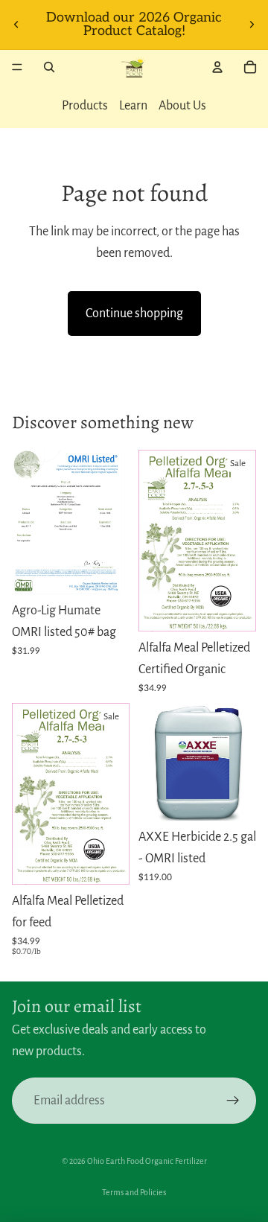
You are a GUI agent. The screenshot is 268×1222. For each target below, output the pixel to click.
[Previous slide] (16, 24)
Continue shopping (134, 313)
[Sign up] (232, 1101)
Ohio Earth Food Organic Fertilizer (147, 1160)
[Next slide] (251, 24)
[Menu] (17, 67)
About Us (182, 105)
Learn (133, 105)
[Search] (49, 67)
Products (85, 105)
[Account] (217, 67)
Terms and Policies (134, 1192)
